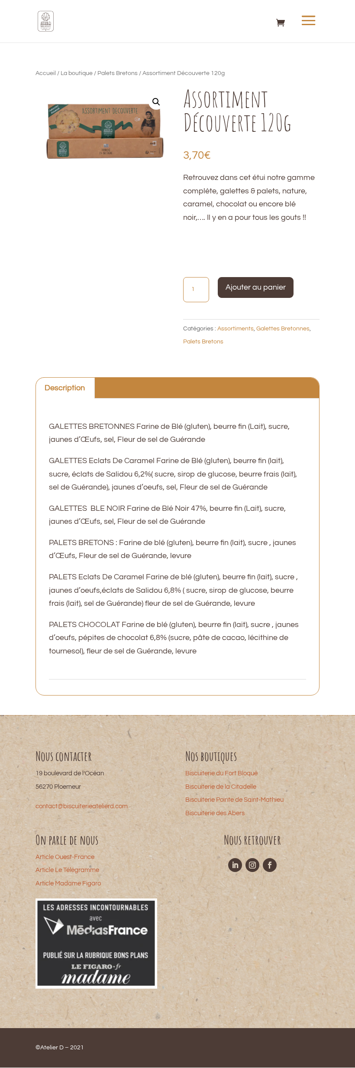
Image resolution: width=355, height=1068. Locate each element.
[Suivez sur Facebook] (270, 865)
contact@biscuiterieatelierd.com (82, 806)
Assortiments (235, 329)
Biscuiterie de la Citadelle (220, 787)
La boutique (77, 73)
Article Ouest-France (65, 857)
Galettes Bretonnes (283, 329)
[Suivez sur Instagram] (252, 865)
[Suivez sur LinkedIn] (235, 865)
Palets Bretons (117, 73)
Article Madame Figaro (68, 883)
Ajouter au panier (256, 287)
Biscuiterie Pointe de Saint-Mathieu (234, 800)
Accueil (46, 73)
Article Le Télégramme (67, 870)
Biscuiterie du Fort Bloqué (221, 773)
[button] (156, 102)
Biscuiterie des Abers (215, 813)
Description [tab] (65, 388)
